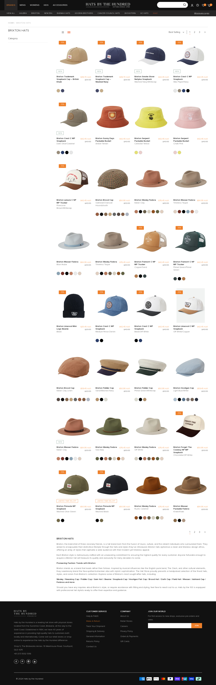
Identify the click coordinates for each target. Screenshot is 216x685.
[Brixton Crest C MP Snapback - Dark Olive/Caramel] (179, 90)
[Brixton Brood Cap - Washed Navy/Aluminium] (127, 214)
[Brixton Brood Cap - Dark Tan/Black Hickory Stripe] (110, 214)
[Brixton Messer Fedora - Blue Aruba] (188, 211)
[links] (16, 661)
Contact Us (91, 646)
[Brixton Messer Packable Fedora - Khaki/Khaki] (175, 520)
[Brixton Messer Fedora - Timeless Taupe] (175, 211)
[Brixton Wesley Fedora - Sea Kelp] (157, 211)
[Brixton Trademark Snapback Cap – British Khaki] (58, 90)
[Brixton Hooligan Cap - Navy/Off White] (196, 399)
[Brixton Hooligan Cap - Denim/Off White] (183, 399)
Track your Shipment (95, 626)
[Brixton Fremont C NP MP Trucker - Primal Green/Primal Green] (144, 276)
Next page (205, 32)
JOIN (197, 626)
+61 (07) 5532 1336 (22, 653)
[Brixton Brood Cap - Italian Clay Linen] (118, 214)
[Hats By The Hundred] (108, 5)
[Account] (192, 5)
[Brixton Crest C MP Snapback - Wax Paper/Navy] (175, 90)
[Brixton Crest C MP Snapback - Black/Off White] (188, 90)
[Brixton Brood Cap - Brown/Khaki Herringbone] (106, 214)
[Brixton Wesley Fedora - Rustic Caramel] (153, 211)
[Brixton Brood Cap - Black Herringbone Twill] (101, 214)
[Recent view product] (197, 5)
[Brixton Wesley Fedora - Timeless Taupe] (162, 211)
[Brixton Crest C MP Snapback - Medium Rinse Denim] (183, 90)
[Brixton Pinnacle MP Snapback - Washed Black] (62, 520)
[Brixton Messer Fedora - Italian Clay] (192, 211)
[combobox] (172, 5)
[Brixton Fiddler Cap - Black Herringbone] (101, 399)
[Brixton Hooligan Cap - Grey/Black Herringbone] (188, 399)
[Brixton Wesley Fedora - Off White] (149, 211)
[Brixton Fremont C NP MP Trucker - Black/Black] (140, 276)
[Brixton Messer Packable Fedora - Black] (179, 520)
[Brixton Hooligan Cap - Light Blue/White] (175, 399)
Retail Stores (126, 621)
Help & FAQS (92, 616)
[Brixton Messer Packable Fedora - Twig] (183, 520)
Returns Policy (92, 641)
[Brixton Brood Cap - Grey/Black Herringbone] (114, 214)
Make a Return (93, 621)
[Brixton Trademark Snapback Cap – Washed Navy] (62, 90)
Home (11, 23)
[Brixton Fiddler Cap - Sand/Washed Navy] (97, 399)
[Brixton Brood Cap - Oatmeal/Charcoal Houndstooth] (97, 214)
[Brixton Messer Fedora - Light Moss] (196, 211)
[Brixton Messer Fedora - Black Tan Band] (179, 211)
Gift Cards (124, 641)
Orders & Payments (129, 636)
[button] (88, 44)
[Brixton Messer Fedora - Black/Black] (183, 211)
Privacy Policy (126, 631)
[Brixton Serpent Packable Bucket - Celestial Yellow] (136, 152)
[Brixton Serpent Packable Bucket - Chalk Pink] (140, 152)
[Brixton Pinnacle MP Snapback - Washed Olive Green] (58, 520)
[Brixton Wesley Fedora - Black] (140, 211)
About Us (124, 616)
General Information (95, 636)
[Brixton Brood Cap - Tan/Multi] (123, 214)
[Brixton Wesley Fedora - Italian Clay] (136, 211)
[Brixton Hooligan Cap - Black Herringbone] (179, 399)
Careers (124, 626)
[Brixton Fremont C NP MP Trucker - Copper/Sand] (136, 276)
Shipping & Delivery (95, 631)
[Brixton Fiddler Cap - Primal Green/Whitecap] (106, 399)
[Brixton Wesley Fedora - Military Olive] (144, 211)
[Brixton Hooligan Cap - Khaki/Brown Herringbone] (192, 399)
